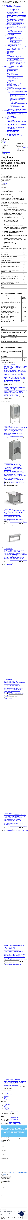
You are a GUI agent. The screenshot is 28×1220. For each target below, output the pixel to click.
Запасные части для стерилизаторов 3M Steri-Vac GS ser (16, 122)
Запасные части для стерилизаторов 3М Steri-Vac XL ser (16, 125)
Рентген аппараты (11, 80)
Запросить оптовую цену (17, 436)
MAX (2, 1115)
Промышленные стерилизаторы (15, 19)
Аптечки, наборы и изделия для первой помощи (18, 94)
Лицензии (6, 1108)
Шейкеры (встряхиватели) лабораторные (14, 50)
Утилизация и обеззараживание (12, 24)
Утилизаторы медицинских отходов (16, 26)
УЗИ (11, 81)
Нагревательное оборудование (15, 38)
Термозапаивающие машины (14, 22)
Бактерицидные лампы (13, 130)
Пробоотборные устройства (14, 60)
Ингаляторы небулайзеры (13, 85)
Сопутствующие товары (16, 65)
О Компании (7, 1104)
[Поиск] (3, 147)
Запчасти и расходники (10, 117)
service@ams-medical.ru (15, 1123)
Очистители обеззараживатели (15, 31)
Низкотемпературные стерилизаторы (17, 16)
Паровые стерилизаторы (13, 17)
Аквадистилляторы (18, 10)
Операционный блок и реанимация (13, 66)
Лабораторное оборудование (11, 35)
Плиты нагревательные (16, 40)
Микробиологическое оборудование (16, 27)
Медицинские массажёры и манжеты (17, 112)
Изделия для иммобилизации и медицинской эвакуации (18, 98)
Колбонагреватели (15, 41)
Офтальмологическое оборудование (16, 89)
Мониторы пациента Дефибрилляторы (12, 69)
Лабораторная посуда (12, 53)
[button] (6, 437)
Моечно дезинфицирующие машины (16, 15)
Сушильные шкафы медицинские (16, 20)
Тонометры (10, 87)
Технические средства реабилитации (16, 88)
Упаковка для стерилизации (14, 135)
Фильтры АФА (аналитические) (18, 62)
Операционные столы (13, 74)
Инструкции (7, 1099)
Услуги (5, 1097)
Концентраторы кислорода (14, 83)
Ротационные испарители (14, 44)
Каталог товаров (8, 1094)
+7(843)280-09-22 (13, 1119)
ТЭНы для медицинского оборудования (13, 119)
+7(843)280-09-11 (21, 145)
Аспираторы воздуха (15, 63)
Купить (6, 1093)
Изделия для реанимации (16, 96)
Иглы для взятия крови (13, 134)
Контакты (6, 1109)
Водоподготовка (14, 9)
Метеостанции (14, 59)
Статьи (5, 1105)
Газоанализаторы (11, 37)
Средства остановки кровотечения (15, 101)
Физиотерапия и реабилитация (12, 110)
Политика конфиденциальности (12, 1111)
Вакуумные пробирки (13, 131)
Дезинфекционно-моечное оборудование (14, 33)
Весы (8, 55)
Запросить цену (5, 183)
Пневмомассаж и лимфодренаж (15, 113)
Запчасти (6, 1096)
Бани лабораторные (15, 42)
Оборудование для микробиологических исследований (16, 46)
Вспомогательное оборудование (15, 58)
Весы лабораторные (15, 56)
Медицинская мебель (12, 78)
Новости (6, 1107)
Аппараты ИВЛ (11, 67)
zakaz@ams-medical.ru (14, 1122)
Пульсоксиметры (11, 84)
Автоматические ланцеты (14, 132)
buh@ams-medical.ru (13, 1124)
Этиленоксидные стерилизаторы (15, 23)
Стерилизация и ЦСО (9, 5)
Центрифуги (10, 52)
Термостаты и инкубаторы (17, 48)
